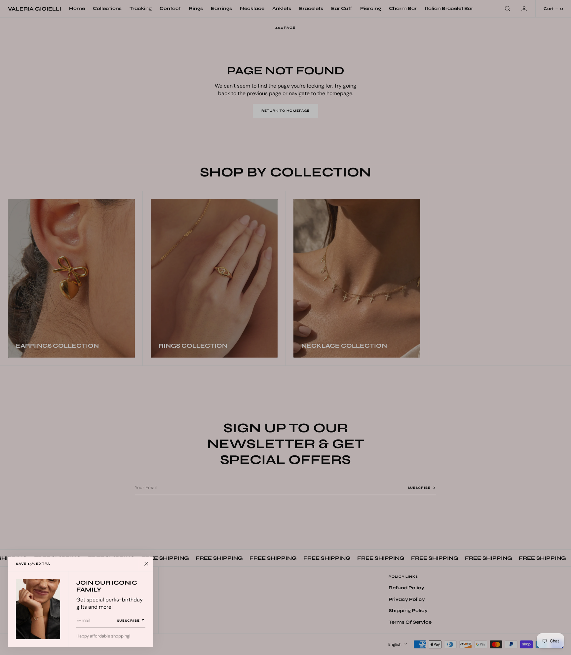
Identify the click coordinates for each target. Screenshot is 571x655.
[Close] (146, 564)
